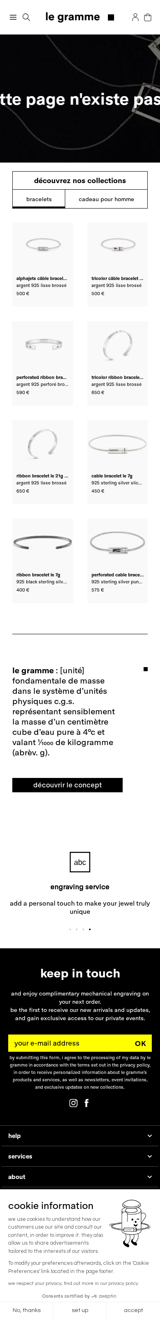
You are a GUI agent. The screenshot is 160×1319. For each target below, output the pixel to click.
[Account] (135, 17)
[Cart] (148, 17)
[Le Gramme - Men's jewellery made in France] (80, 17)
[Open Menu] (13, 17)
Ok (140, 1043)
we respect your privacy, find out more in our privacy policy (73, 1283)
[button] (26, 17)
